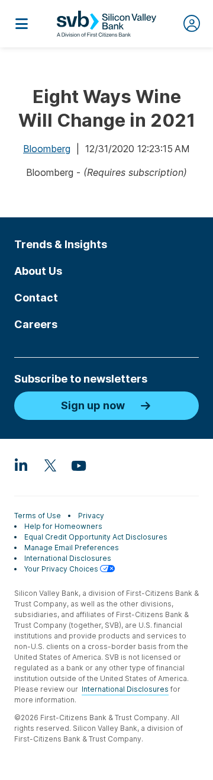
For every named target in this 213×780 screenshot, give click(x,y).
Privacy (91, 515)
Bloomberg (46, 149)
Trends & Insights (60, 244)
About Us (38, 271)
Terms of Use (37, 515)
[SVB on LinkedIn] (21, 465)
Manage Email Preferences (71, 547)
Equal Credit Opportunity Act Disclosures (95, 536)
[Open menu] (21, 23)
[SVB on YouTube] (78, 465)
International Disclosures (67, 558)
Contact (36, 297)
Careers (35, 324)
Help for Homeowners (63, 526)
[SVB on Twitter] (50, 465)
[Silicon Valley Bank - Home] (106, 23)
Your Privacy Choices (62, 568)
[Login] (192, 23)
